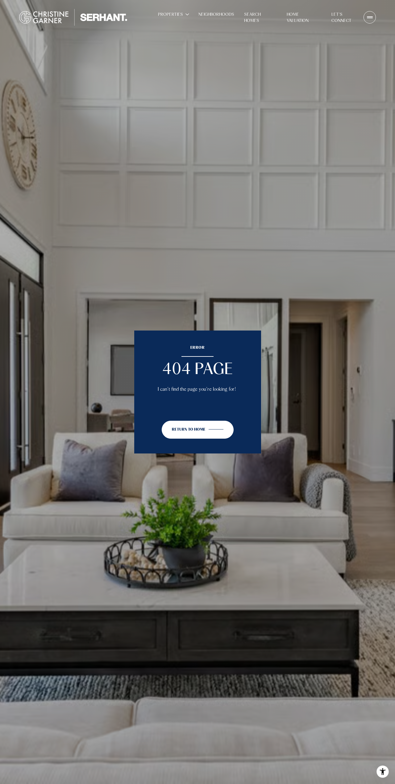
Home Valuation (298, 17)
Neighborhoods (216, 14)
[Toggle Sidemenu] (370, 17)
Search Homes (252, 17)
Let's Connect (341, 17)
